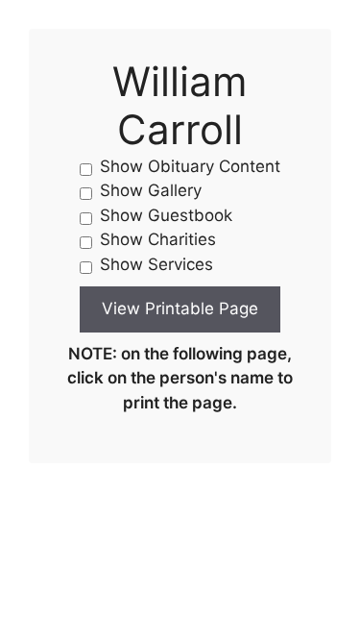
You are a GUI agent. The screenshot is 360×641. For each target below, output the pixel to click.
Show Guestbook (166, 215)
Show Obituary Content (190, 166)
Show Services (156, 264)
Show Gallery (151, 190)
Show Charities (158, 239)
